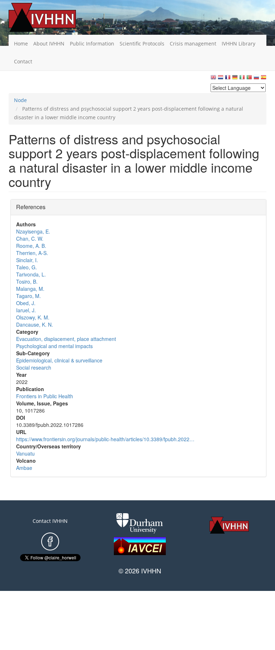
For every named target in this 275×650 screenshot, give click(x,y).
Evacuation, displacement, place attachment (66, 338)
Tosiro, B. (27, 281)
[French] (228, 78)
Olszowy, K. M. (32, 317)
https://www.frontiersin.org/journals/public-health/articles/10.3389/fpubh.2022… (105, 439)
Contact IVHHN (50, 520)
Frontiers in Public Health (44, 396)
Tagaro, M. (28, 295)
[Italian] (242, 78)
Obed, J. (25, 303)
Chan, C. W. (29, 238)
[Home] (53, 17)
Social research (33, 367)
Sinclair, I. (27, 260)
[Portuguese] (249, 78)
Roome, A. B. (31, 245)
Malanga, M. (30, 288)
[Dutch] (220, 78)
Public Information (92, 43)
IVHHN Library (238, 43)
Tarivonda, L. (31, 274)
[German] (235, 78)
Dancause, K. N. (34, 324)
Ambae (24, 467)
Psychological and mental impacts (54, 346)
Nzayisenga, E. (33, 231)
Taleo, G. (26, 267)
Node (20, 100)
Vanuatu (25, 453)
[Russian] (256, 78)
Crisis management (193, 43)
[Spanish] (263, 78)
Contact (23, 61)
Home (21, 43)
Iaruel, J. (26, 310)
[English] (213, 78)
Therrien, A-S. (32, 252)
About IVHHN (48, 43)
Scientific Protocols (142, 43)
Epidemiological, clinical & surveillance (59, 360)
